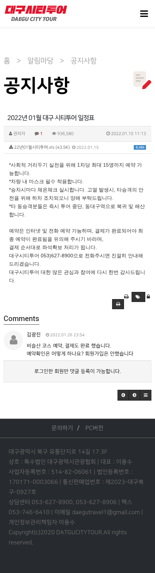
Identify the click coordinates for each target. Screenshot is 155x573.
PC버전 (94, 428)
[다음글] (134, 395)
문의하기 (62, 428)
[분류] (144, 14)
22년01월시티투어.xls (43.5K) (78, 147)
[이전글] (123, 395)
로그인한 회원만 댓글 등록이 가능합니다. (77, 371)
